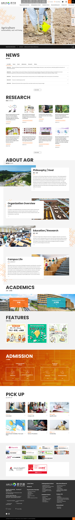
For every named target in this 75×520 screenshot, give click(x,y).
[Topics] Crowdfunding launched (16, 79)
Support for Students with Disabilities (63, 499)
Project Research (59, 488)
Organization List (30, 493)
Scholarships (44, 500)
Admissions (24, 64)
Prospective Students (11, 500)
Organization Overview (24, 4)
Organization (30, 492)
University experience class (46, 489)
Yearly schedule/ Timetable (46, 487)
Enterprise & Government (9, 504)
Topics (14, 64)
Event (18, 64)
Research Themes (60, 486)
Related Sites (59, 508)
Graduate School (45, 4)
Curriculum (59, 495)
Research (30, 64)
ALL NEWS (9, 64)
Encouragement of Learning (46, 490)
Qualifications (59, 497)
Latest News (30, 483)
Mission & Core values (31, 495)
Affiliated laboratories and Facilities (48, 486)
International (71, 4)
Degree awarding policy (46, 499)
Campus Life (64, 4)
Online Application (45, 501)
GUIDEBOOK (73, 11)
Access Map (19, 508)
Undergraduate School (35, 4)
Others (35, 64)
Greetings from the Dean (31, 491)
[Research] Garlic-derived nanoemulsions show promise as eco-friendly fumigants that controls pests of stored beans (33, 76)
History (29, 496)
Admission (44, 488)
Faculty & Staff (19, 503)
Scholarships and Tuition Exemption (63, 498)
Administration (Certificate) (61, 501)
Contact (9, 508)
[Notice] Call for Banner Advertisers (28, 46)
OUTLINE (73, 21)
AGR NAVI (43, 491)
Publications (59, 487)
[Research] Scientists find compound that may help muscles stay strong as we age (25, 83)
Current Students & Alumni (19, 501)
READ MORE (36, 89)
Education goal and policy (61, 485)
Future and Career (60, 500)
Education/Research (55, 4)
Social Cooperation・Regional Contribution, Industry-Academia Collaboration (61, 490)
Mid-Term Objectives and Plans (32, 497)
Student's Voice (59, 502)
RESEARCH (18, 97)
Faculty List (29, 494)
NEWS (13, 55)
